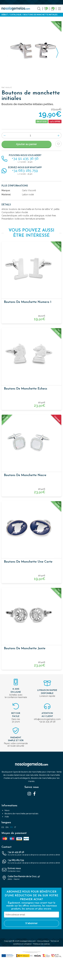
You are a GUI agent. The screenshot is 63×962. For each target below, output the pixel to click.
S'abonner (31, 923)
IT (15, 827)
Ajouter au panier (26, 144)
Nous (7, 810)
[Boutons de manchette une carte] (31, 527)
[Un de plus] (58, 135)
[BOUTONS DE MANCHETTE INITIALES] (31, 51)
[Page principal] (16, 9)
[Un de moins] (4, 135)
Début (5, 15)
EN (7, 827)
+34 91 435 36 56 (34, 853)
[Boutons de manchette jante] (31, 614)
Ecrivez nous (14, 869)
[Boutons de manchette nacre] (31, 441)
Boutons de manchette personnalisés (21, 813)
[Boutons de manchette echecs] (31, 354)
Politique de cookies (41, 944)
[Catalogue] (59, 9)
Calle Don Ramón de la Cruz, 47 (24, 877)
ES (3, 827)
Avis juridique (43, 941)
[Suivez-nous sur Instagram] (29, 793)
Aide (7, 816)
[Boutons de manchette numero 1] (31, 268)
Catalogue (15, 15)
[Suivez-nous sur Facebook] (34, 793)
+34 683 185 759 (34, 861)
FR (11, 827)
